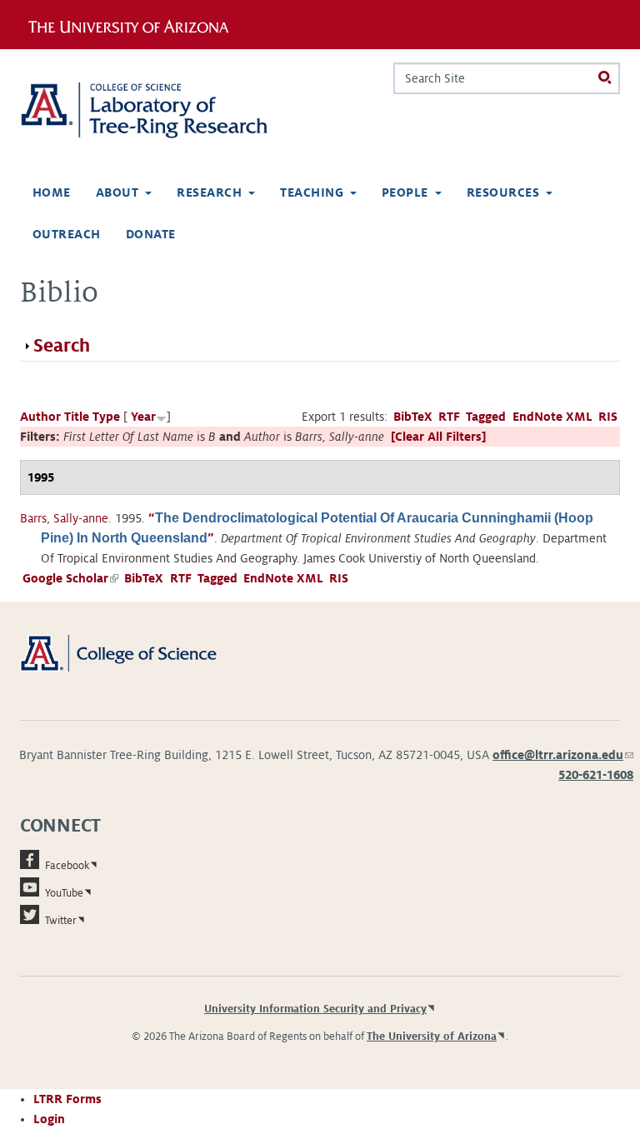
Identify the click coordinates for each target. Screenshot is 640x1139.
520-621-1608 (595, 775)
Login (49, 1119)
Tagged (486, 416)
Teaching (311, 192)
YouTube (64, 893)
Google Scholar (70, 578)
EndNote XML (552, 416)
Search (61, 346)
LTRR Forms (67, 1099)
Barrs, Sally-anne (64, 518)
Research (209, 192)
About (117, 192)
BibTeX (412, 416)
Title (76, 416)
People (405, 192)
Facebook (67, 866)
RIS (608, 416)
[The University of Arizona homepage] (134, 24)
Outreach (66, 234)
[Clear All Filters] (438, 436)
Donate (151, 234)
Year (143, 416)
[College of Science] (137, 652)
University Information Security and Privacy (315, 1009)
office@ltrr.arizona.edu (562, 755)
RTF (449, 416)
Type (106, 416)
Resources (503, 192)
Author (40, 416)
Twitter (61, 921)
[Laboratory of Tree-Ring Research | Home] (163, 110)
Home (51, 192)
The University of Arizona (432, 1036)
